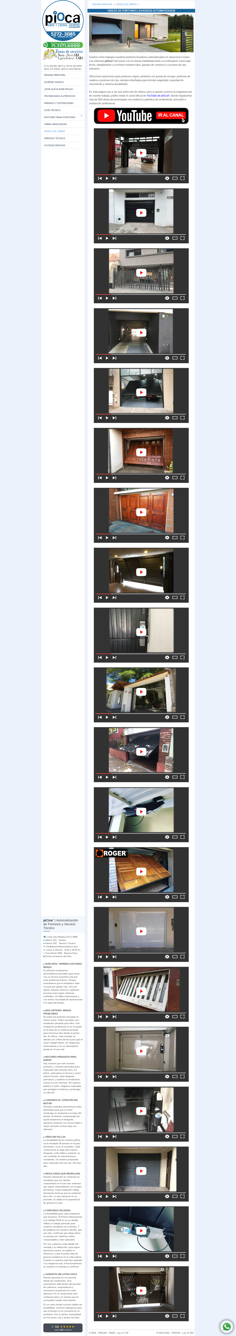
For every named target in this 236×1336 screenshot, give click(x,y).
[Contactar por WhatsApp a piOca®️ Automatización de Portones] (226, 1326)
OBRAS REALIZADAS (55, 124)
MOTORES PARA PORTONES (59, 117)
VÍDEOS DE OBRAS (54, 131)
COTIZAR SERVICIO (54, 145)
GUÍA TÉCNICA (52, 110)
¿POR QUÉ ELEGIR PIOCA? (58, 89)
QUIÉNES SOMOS (54, 82)
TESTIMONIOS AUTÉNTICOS (59, 96)
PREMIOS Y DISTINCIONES (59, 103)
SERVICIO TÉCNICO (54, 138)
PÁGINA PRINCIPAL (55, 74)
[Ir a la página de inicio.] (63, 31)
